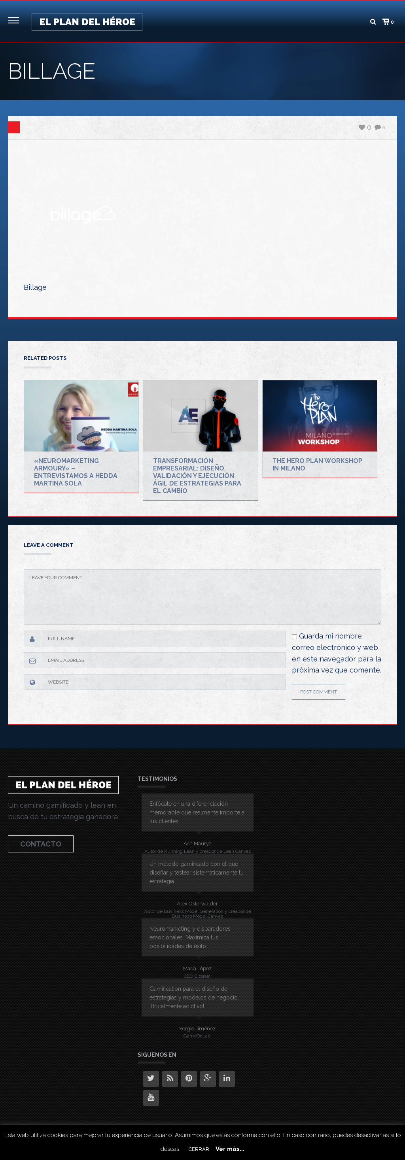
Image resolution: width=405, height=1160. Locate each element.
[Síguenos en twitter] (151, 1079)
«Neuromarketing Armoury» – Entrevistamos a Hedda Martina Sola (75, 472)
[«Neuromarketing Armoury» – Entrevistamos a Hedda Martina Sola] (81, 416)
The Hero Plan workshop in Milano (317, 464)
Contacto (40, 844)
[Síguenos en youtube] (151, 1098)
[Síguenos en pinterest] (189, 1079)
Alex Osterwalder (197, 904)
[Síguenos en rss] (170, 1079)
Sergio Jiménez (197, 1029)
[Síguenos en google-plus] (208, 1079)
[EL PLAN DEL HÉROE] (87, 21)
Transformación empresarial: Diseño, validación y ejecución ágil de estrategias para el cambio (197, 476)
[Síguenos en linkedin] (227, 1079)
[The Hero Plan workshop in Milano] (320, 416)
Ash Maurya (198, 843)
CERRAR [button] (199, 1149)
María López (197, 968)
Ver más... (230, 1148)
